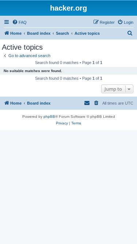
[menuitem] (19, 22)
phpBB (49, 117)
